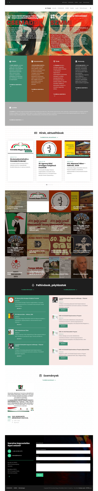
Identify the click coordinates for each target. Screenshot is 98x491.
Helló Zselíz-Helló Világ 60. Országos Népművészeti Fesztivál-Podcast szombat (15, 250)
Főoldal (65, 2)
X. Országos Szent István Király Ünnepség (15, 207)
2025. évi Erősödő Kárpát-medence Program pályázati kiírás (74, 349)
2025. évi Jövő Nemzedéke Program (68, 331)
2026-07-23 (13, 157)
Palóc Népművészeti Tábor (59, 274)
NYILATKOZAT (11, 230)
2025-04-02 (61, 351)
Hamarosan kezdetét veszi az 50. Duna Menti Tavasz (81, 251)
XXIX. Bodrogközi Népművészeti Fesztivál (20, 417)
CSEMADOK (70, 2)
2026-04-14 (17, 332)
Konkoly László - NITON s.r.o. (85, 488)
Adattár (72, 8)
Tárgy (37, 456)
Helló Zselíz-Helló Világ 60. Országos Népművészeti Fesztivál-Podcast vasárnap (81, 228)
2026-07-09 (42, 161)
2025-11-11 (61, 318)
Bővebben (13, 49)
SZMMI (76, 2)
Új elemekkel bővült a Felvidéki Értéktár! (19, 160)
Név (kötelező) (39, 443)
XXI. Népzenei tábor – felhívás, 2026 (76, 164)
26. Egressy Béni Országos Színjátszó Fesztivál (47, 165)
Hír (49, 155)
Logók (80, 2)
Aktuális (54, 8)
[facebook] (7, 2)
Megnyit (19, 308)
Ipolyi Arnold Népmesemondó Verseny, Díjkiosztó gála (37, 228)
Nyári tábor (84, 155)
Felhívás (45, 155)
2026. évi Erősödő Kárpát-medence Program (70, 315)
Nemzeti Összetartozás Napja (14, 273)
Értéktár (28, 151)
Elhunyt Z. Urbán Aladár (80, 274)
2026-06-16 (70, 161)
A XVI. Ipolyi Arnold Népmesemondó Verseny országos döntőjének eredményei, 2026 (59, 228)
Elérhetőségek (86, 2)
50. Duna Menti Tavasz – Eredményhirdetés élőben (59, 251)
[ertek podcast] (9, 2)
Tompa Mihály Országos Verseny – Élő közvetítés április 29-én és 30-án (37, 272)
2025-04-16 (61, 334)
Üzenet (38, 462)
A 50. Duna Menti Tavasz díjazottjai (37, 251)
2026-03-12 (17, 348)
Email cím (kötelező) (41, 449)
